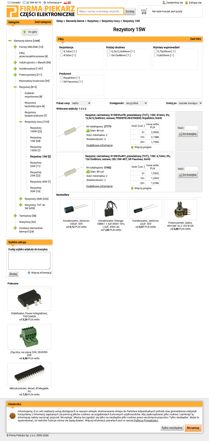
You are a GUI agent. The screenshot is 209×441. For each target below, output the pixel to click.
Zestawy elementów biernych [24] (31, 230)
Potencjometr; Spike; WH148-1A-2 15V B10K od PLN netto (180, 225)
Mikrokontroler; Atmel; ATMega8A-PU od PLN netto (29, 391)
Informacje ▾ (54, 2)
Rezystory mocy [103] (37, 121)
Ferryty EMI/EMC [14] (31, 46)
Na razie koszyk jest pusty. (167, 11)
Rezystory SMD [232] (36, 198)
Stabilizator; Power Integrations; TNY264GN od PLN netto (29, 316)
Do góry (32, 31)
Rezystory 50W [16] (35, 189)
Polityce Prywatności (146, 420)
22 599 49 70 (33, 2)
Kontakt (15, 2)
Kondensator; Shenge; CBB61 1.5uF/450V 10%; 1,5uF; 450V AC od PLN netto (111, 225)
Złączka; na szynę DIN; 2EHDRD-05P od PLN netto (29, 355)
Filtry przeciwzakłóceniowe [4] (33, 55)
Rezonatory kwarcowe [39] (34, 80)
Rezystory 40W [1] (40, 181)
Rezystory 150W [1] (35, 148)
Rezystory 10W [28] (35, 139)
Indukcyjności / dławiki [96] (35, 62)
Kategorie (13, 22)
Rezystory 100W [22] (36, 129)
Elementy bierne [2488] (27, 40)
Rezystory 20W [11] (35, 164)
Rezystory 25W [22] (35, 174)
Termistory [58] (27, 215)
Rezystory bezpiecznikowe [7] (36, 114)
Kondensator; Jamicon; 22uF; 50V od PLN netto (145, 223)
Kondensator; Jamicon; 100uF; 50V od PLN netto (76, 223)
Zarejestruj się (174, 2)
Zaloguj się (194, 2)
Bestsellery (62, 194)
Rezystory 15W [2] (40, 156)
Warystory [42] (27, 221)
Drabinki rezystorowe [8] (33, 95)
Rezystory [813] (28, 87)
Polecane (13, 283)
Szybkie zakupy (17, 242)
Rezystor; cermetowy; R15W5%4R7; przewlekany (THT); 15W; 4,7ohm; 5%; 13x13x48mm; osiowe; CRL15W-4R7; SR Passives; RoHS (127, 158)
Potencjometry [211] (30, 74)
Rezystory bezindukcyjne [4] (34, 104)
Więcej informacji (41, 272)
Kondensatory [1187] (31, 68)
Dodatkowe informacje (99, 145)
